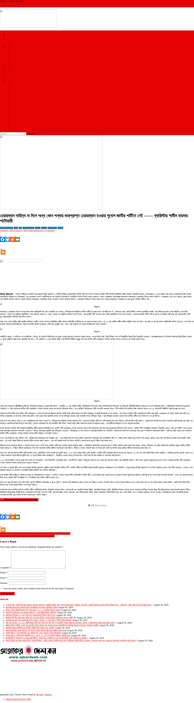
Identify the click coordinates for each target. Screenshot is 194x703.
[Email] (17, 237)
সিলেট (13, 62)
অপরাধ (8, 70)
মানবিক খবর (15, 118)
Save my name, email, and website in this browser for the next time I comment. (38, 588)
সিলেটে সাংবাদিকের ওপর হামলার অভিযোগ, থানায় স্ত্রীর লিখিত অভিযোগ (31, 612)
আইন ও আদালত (17, 85)
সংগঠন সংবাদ (16, 121)
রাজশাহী (14, 67)
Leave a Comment (46, 230)
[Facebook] (2, 237)
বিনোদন (8, 72)
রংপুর (13, 60)
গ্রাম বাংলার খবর (17, 108)
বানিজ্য (13, 90)
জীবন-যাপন (15, 93)
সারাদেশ (8, 47)
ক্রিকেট (14, 42)
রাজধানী (37, 228)
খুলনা (13, 54)
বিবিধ (13, 126)
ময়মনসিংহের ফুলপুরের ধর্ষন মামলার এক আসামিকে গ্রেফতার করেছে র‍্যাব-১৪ (27, 536)
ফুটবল (13, 44)
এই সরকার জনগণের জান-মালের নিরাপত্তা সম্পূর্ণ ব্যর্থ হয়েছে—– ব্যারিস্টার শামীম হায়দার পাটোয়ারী (35, 533)
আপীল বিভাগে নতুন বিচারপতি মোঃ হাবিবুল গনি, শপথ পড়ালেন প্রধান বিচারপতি (33, 633)
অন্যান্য (9, 82)
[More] (3, 250)
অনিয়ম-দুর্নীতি (16, 98)
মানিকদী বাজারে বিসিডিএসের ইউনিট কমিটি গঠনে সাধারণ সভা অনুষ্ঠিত (30, 628)
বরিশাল (13, 57)
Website (3, 583)
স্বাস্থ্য (8, 75)
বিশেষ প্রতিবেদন (17, 116)
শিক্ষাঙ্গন (8, 80)
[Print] (12, 237)
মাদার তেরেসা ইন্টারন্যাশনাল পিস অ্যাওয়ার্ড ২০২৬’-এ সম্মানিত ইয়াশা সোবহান (33, 610)
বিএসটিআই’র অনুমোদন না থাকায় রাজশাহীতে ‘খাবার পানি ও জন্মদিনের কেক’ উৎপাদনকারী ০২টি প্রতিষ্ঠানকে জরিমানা (47, 638)
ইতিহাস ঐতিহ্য (16, 100)
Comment (5, 567)
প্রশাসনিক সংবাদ (17, 113)
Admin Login (12, 6)
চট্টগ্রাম (14, 52)
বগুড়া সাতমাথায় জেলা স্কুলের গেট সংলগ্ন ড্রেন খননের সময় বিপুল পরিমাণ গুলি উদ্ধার (36, 630)
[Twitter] (7, 237)
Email (3, 578)
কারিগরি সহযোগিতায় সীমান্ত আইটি (18, 699)
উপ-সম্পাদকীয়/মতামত (19, 103)
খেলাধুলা (9, 39)
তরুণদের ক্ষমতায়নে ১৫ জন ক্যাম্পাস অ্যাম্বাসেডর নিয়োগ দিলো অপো (31, 615)
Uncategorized (6, 228)
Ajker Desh (33, 230)
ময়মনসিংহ (15, 65)
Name (3, 572)
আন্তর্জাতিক (10, 34)
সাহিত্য (14, 95)
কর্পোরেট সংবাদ (16, 105)
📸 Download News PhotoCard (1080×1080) (19, 500)
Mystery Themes (43, 694)
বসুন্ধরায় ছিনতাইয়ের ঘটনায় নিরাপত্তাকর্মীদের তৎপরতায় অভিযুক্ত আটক (31, 607)
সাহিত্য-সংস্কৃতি (17, 123)
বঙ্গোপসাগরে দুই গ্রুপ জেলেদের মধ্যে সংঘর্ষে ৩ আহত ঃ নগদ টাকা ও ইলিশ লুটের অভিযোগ (39, 620)
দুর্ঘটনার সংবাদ (16, 111)
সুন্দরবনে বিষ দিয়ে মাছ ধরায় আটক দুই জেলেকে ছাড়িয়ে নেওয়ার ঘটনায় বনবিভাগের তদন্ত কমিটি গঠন (41, 617)
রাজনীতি (9, 37)
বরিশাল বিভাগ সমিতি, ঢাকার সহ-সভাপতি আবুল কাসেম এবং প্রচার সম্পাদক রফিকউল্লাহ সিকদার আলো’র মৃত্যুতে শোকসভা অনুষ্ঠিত (52, 625)
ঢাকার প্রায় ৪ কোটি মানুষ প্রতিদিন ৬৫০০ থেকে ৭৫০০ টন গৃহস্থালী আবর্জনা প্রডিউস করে (38, 635)
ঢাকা (12, 49)
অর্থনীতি (14, 88)
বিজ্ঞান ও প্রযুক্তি (12, 77)
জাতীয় (8, 31)
